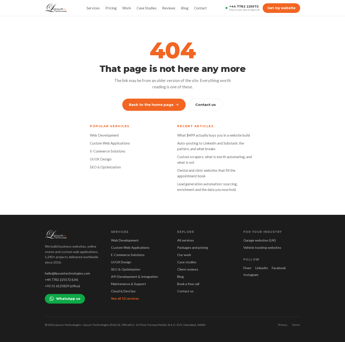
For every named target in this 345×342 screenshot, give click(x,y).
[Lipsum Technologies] (56, 8)
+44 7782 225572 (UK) (61, 280)
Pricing (111, 8)
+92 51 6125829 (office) (62, 286)
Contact (200, 8)
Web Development (104, 135)
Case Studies (147, 8)
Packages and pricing (192, 247)
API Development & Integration (134, 277)
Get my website (281, 8)
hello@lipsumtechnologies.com (67, 273)
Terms (296, 325)
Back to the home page (151, 104)
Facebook (279, 268)
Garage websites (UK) (259, 240)
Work (126, 8)
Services (93, 8)
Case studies (186, 262)
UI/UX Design (100, 159)
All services (185, 240)
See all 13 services (125, 298)
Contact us (205, 104)
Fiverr (247, 268)
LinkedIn (261, 268)
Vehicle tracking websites (262, 247)
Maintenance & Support (128, 284)
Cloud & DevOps (123, 291)
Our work (184, 255)
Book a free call (188, 284)
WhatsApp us (68, 299)
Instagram (250, 275)
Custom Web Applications (110, 143)
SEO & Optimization (105, 167)
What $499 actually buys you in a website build (213, 135)
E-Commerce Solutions (107, 151)
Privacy (282, 325)
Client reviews (187, 269)
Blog (184, 8)
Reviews (168, 8)
